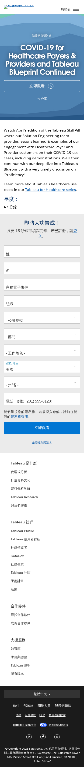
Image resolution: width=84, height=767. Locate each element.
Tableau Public (22, 531)
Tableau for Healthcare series (50, 189)
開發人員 (44, 706)
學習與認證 (19, 657)
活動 (14, 589)
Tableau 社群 (22, 522)
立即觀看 (37, 86)
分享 (43, 99)
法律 (18, 715)
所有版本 (17, 674)
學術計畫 (17, 581)
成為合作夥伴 (20, 623)
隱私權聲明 (19, 417)
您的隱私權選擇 (58, 725)
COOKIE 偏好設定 (24, 725)
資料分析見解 (20, 489)
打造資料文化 (20, 480)
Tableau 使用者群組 (25, 539)
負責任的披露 (57, 715)
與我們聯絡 (19, 505)
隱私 (42, 715)
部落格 (28, 706)
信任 (16, 706)
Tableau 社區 (21, 572)
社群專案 (17, 564)
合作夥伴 (18, 606)
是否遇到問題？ (42, 442)
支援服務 (18, 640)
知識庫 (16, 649)
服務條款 (30, 715)
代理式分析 (19, 472)
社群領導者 (19, 547)
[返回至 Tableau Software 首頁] (20, 5)
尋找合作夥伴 (20, 615)
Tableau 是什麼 (24, 463)
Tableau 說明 (21, 665)
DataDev (17, 556)
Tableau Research (24, 497)
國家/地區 (12, 363)
